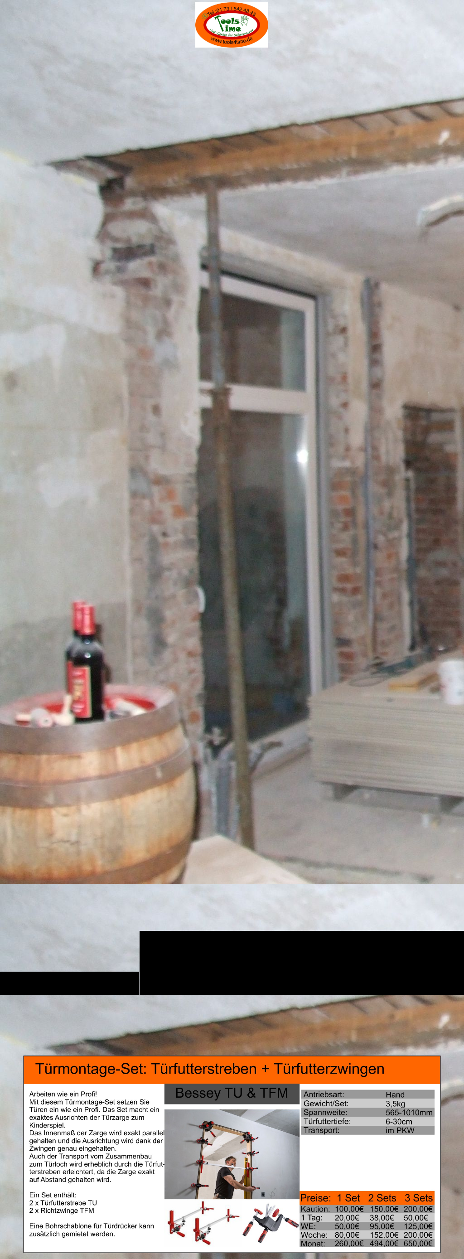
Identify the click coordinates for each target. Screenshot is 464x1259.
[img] (232, 522)
